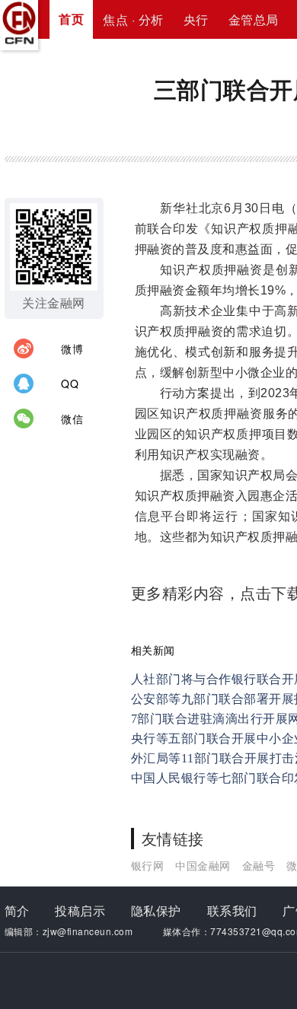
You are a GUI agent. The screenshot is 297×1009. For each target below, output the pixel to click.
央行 (196, 19)
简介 (17, 910)
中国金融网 (203, 865)
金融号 (259, 865)
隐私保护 (156, 910)
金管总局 (253, 19)
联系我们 (232, 910)
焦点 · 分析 (133, 19)
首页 (71, 18)
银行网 (147, 865)
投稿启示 (80, 910)
